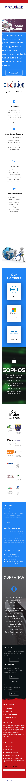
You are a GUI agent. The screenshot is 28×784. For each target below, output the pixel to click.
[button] (14, 72)
